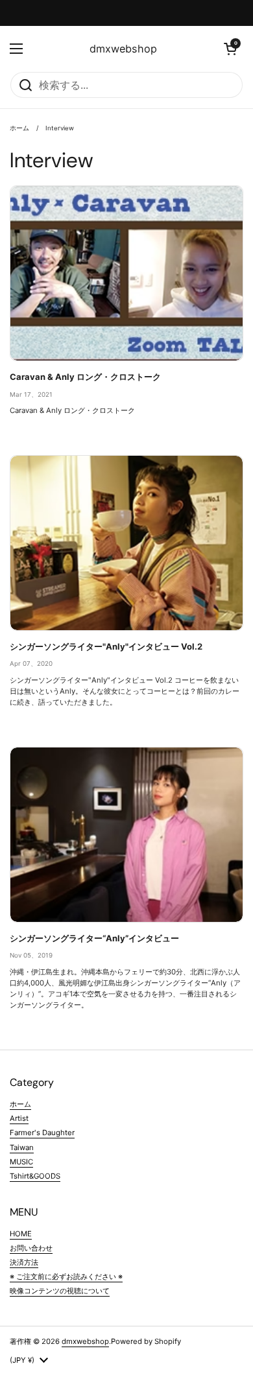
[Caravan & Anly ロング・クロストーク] (126, 273)
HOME (21, 1233)
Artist (19, 1118)
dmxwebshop (123, 48)
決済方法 (24, 1262)
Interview (59, 128)
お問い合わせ (31, 1248)
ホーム (19, 128)
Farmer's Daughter (42, 1132)
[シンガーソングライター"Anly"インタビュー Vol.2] (126, 543)
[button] (230, 49)
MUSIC (21, 1161)
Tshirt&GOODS (35, 1176)
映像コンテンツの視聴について (60, 1290)
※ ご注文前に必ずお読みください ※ (66, 1276)
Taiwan (22, 1147)
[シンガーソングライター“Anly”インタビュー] (126, 835)
